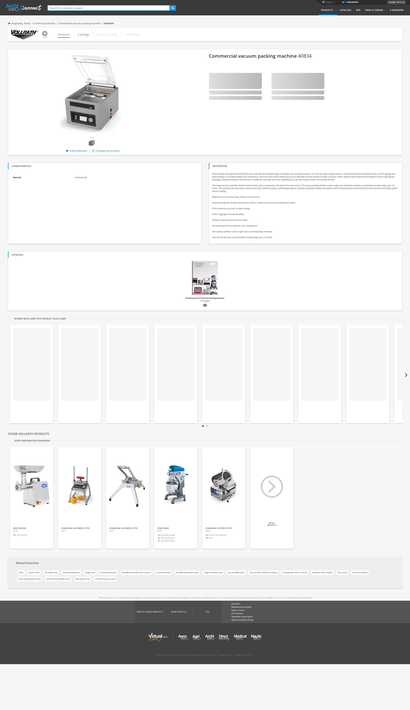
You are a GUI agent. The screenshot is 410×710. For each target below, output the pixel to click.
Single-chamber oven (213, 572)
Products (327, 10)
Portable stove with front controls (136, 572)
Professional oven (108, 572)
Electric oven (34, 572)
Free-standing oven (71, 572)
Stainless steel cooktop (322, 572)
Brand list (235, 603)
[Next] (405, 374)
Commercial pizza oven (105, 579)
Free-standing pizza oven (30, 579)
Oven (21, 572)
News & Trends (374, 10)
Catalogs (345, 10)
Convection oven (163, 572)
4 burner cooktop (359, 572)
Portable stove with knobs (187, 572)
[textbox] (108, 8)
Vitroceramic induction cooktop (263, 572)
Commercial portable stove (58, 579)
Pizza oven (342, 572)
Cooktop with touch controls (294, 572)
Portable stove (51, 572)
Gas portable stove (236, 572)
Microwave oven (82, 579)
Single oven (90, 572)
